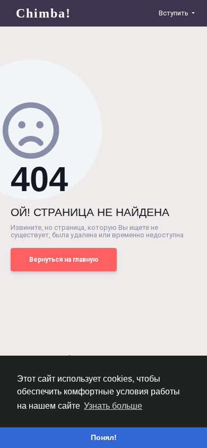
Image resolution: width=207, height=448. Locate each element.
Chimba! (43, 13)
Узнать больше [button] (113, 405)
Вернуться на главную (63, 259)
